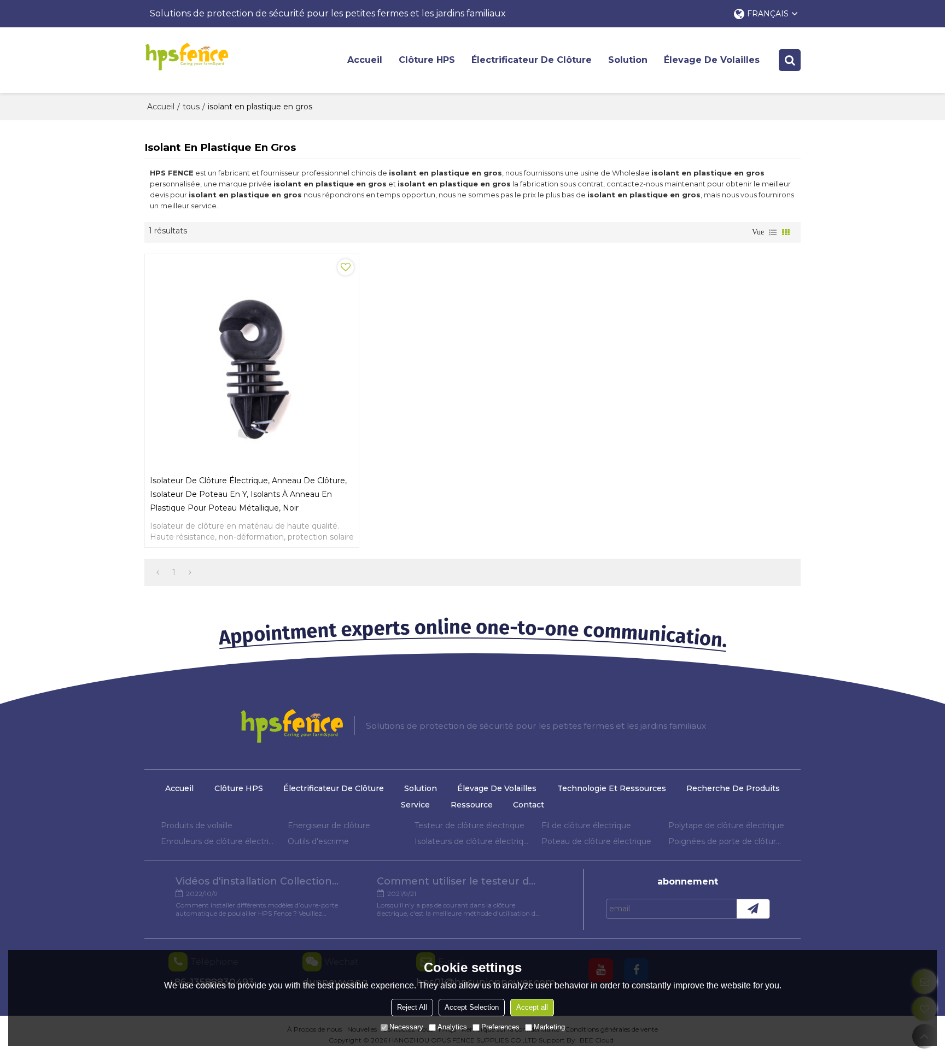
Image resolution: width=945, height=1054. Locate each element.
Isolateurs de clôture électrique (472, 841)
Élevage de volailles (712, 60)
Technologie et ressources (611, 788)
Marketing (549, 1027)
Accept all (532, 1007)
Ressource (472, 805)
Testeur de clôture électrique (469, 825)
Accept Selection (472, 1007)
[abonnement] (753, 908)
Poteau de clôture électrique (596, 841)
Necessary (406, 1027)
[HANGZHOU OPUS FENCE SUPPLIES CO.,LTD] (186, 56)
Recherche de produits (733, 788)
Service (415, 805)
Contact (528, 805)
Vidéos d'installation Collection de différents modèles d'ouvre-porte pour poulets (258, 881)
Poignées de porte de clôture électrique (726, 841)
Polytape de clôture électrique (726, 825)
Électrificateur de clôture (531, 60)
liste (772, 232)
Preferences (500, 1027)
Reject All (412, 1007)
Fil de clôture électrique (586, 825)
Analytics (452, 1027)
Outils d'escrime (318, 841)
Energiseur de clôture (329, 825)
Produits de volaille (196, 825)
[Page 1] (158, 572)
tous (191, 107)
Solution (628, 60)
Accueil (364, 60)
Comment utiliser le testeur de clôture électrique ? (459, 881)
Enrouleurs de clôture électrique (219, 841)
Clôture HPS (427, 60)
